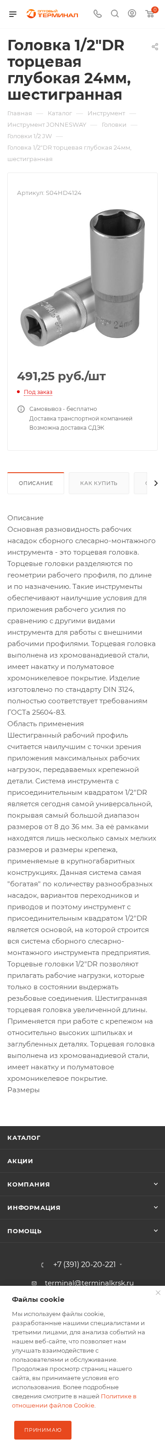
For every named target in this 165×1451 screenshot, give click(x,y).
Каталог (24, 1137)
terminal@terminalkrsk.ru (89, 1282)
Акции (20, 1161)
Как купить (99, 483)
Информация (34, 1207)
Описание (36, 483)
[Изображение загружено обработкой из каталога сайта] (82, 277)
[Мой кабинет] (132, 14)
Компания (28, 1184)
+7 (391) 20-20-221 (84, 1264)
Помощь (24, 1231)
